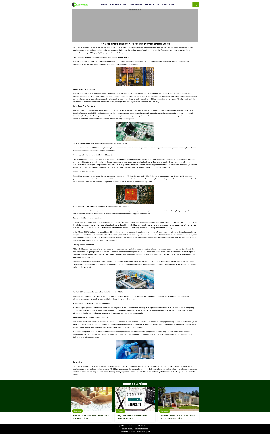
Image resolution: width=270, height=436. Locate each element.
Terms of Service (141, 429)
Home (104, 4)
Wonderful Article (118, 4)
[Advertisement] (135, 26)
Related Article (152, 4)
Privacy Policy (168, 4)
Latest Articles (135, 4)
